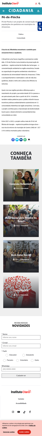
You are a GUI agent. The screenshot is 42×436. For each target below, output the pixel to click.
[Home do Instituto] (10, 4)
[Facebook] (30, 412)
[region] (21, 428)
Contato (21, 399)
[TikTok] (24, 412)
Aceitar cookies (24, 432)
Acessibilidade (21, 403)
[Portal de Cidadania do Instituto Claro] (21, 395)
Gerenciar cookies (9, 432)
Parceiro (10, 360)
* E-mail (5, 343)
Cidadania (21, 11)
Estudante (30, 355)
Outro (37, 360)
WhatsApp (5, 366)
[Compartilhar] (13, 139)
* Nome (4, 334)
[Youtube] (18, 412)
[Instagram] (13, 412)
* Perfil (4, 351)
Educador (13, 355)
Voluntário (24, 360)
